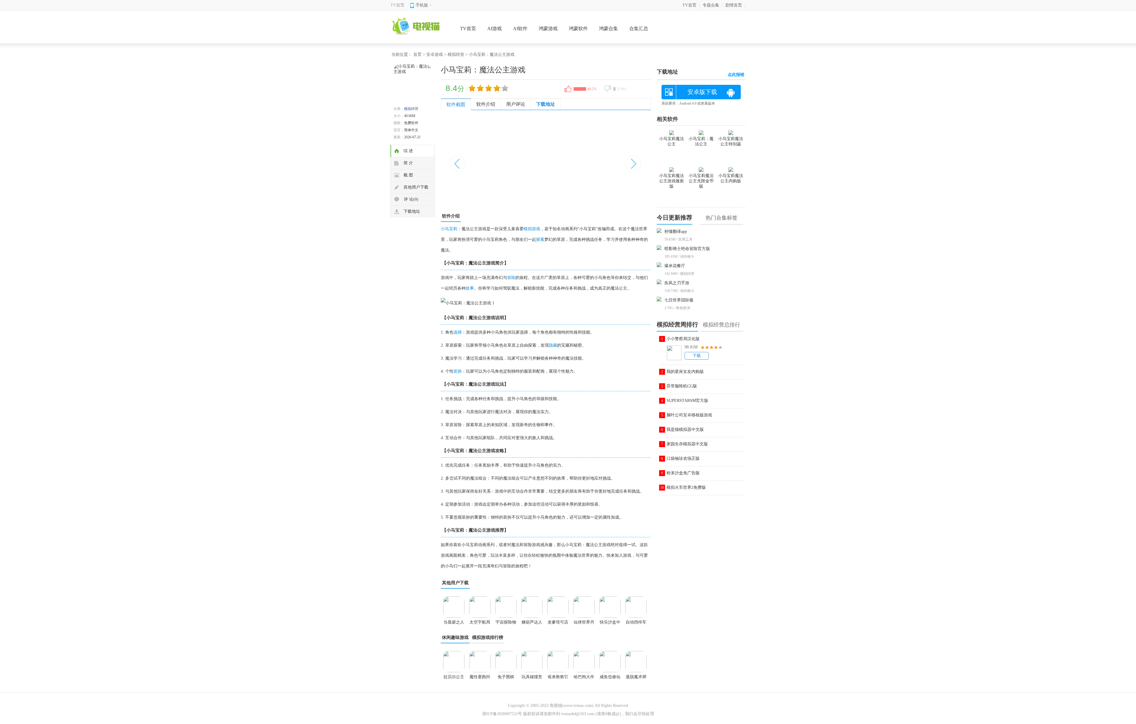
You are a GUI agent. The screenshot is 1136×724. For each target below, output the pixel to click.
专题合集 (711, 5)
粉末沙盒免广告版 (683, 473)
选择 (458, 332)
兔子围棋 (506, 677)
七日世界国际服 (678, 300)
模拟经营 (456, 54)
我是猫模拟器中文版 (685, 429)
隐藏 (553, 345)
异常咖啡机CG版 (682, 386)
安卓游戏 (434, 54)
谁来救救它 (558, 677)
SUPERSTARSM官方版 (687, 400)
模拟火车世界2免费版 (686, 487)
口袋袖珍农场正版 (683, 458)
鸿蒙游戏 (548, 28)
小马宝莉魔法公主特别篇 (730, 141)
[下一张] (598, 160)
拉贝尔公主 (453, 677)
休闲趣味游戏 (455, 637)
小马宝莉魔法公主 (671, 141)
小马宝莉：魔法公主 (701, 141)
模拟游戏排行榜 (487, 637)
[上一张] (493, 160)
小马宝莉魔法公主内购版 (730, 178)
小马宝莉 (449, 229)
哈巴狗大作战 (584, 679)
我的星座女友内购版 (685, 371)
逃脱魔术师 (636, 677)
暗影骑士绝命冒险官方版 (687, 248)
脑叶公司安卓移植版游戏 (689, 415)
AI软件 (520, 28)
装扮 (458, 371)
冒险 (511, 277)
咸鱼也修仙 (610, 677)
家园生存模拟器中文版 (687, 444)
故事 (470, 288)
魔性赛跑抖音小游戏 (479, 679)
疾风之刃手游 (676, 283)
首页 (417, 54)
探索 (540, 239)
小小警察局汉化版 (683, 339)
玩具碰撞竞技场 (532, 679)
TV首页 (397, 5)
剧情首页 (733, 5)
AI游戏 (494, 28)
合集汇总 (638, 28)
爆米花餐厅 (674, 266)
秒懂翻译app (675, 231)
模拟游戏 (532, 229)
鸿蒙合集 (608, 28)
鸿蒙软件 (578, 28)
